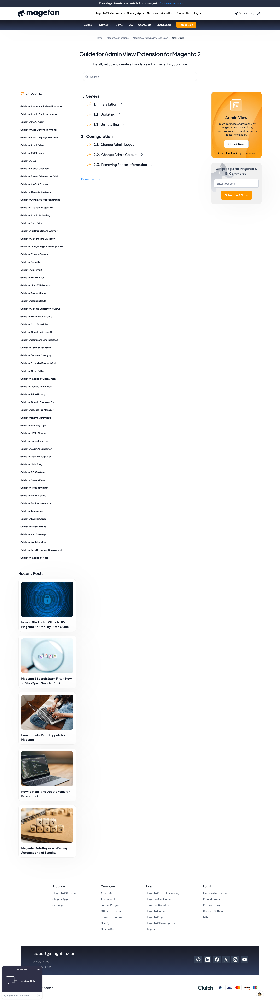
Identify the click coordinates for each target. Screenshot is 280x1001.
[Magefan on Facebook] (217, 959)
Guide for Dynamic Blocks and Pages (40, 199)
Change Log (163, 24)
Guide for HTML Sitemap (33, 433)
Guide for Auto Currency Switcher (38, 129)
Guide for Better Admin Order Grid (39, 176)
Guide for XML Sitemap (33, 534)
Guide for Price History (32, 394)
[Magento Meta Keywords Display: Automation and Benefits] (47, 825)
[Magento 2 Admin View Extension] (236, 125)
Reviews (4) (104, 24)
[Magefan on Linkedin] (207, 959)
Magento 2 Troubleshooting (162, 893)
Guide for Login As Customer (36, 448)
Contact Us (182, 13)
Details (87, 24)
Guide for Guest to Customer (36, 191)
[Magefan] (38, 13)
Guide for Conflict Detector (35, 347)
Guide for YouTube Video (33, 542)
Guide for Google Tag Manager (36, 409)
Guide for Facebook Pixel (34, 557)
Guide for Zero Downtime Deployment (41, 549)
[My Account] (259, 13)
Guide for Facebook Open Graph (38, 378)
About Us (166, 13)
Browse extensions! (172, 3)
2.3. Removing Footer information (120, 164)
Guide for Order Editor (32, 370)
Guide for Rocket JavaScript (35, 503)
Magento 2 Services (64, 893)
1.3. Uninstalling (106, 124)
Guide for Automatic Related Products (41, 106)
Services (152, 13)
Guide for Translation (31, 510)
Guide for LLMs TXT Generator (36, 285)
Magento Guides (156, 911)
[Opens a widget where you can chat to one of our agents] (22, 982)
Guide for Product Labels (33, 293)
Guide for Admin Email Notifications (39, 114)
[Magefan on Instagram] (235, 959)
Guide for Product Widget (34, 487)
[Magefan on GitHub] (198, 959)
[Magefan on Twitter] (226, 959)
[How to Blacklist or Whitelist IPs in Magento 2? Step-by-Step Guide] (47, 599)
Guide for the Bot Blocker (34, 184)
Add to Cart (186, 24)
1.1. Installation (105, 104)
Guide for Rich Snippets (33, 495)
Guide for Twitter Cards (33, 518)
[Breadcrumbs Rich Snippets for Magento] (47, 712)
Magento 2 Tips (155, 917)
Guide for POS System (32, 472)
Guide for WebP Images (33, 526)
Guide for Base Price (31, 223)
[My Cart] (245, 13)
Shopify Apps (135, 13)
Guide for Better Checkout (35, 168)
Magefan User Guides (159, 899)
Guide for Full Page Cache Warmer (38, 230)
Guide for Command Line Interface (39, 339)
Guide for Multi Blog (31, 464)
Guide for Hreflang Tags (33, 425)
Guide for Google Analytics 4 (36, 386)
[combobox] (140, 76)
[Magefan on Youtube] (244, 959)
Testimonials (108, 899)
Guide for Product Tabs (32, 479)
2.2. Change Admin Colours (115, 154)
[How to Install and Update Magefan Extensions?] (47, 768)
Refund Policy (211, 899)
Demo (119, 24)
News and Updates (157, 905)
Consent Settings (213, 911)
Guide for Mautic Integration (35, 456)
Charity (105, 923)
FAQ (130, 24)
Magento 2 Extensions (108, 13)
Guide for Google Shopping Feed (38, 402)
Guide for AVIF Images (32, 152)
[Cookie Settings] (260, 994)
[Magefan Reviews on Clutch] (205, 988)
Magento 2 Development (161, 923)
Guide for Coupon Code (33, 300)
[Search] (86, 76)
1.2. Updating (104, 114)
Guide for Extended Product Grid (38, 363)
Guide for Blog (28, 160)
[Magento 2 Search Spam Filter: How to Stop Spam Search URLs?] (47, 655)
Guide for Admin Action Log (35, 215)
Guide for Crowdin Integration (36, 207)
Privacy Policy (211, 905)
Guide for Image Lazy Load (34, 440)
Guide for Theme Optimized (35, 417)
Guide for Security (30, 261)
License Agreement (215, 893)
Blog (195, 13)
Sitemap (57, 905)
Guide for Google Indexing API (36, 331)
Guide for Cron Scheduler (34, 324)
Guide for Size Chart (31, 269)
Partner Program (111, 905)
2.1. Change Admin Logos (114, 144)
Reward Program (111, 917)
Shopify (150, 929)
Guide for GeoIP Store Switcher (37, 238)
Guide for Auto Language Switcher (39, 137)
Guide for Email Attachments (36, 316)
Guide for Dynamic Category (36, 355)
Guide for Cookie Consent (34, 254)
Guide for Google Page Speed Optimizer (42, 246)
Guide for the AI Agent (32, 121)
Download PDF (91, 179)
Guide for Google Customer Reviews (40, 308)
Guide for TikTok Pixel (32, 277)
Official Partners (111, 911)
